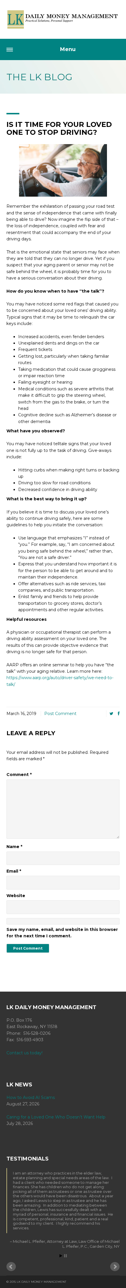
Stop (65, 1255)
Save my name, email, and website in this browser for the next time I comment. (62, 933)
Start (60, 1255)
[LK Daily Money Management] (63, 19)
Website (15, 895)
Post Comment (60, 713)
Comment (19, 774)
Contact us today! (24, 1052)
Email (13, 871)
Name (14, 846)
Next (115, 1266)
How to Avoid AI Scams (30, 1097)
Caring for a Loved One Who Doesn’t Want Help (55, 1117)
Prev (11, 1266)
